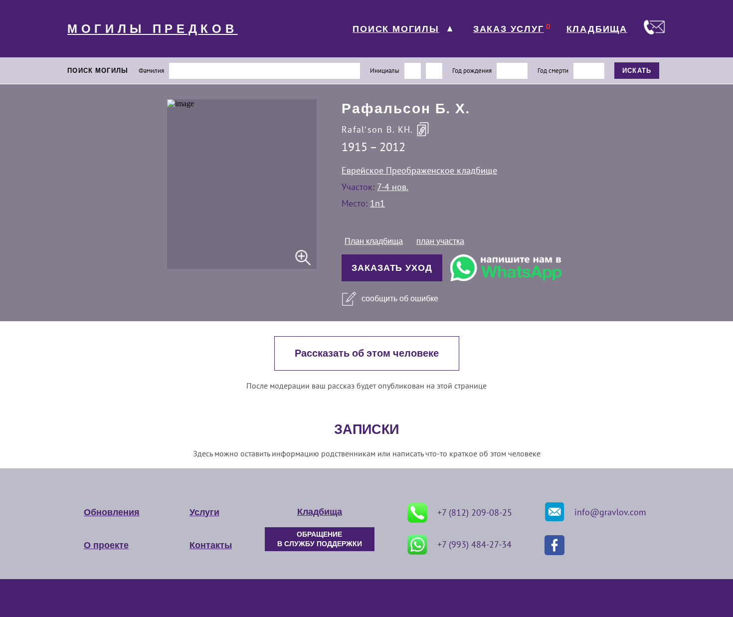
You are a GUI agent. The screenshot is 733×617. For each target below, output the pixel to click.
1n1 (377, 203)
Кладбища (319, 512)
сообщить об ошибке (400, 298)
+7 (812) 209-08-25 (474, 512)
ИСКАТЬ (637, 70)
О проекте (106, 545)
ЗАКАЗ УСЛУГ (508, 29)
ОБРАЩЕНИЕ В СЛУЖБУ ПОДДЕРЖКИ (319, 539)
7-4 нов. (392, 187)
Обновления (112, 512)
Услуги (204, 512)
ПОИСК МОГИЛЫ (396, 29)
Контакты (210, 545)
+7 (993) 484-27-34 (474, 544)
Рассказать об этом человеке (367, 353)
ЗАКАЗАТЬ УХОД (392, 268)
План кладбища (374, 241)
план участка (440, 241)
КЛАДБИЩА (596, 29)
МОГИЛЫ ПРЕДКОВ (152, 29)
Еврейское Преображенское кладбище (419, 170)
